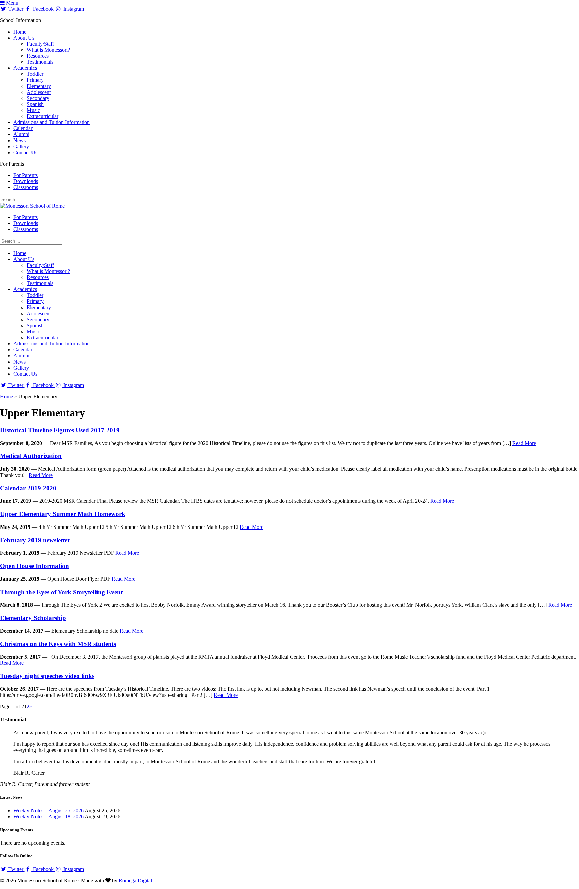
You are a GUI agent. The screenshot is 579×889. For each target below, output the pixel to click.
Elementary (39, 86)
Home (19, 32)
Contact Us (25, 152)
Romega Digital (135, 880)
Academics (25, 68)
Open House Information (34, 565)
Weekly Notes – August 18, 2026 (48, 816)
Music (33, 110)
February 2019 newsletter (35, 540)
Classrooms (25, 187)
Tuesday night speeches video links (47, 675)
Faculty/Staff (40, 44)
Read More (524, 443)
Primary (35, 80)
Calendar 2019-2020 (28, 488)
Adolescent (39, 92)
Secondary (38, 98)
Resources (38, 56)
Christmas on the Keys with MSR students (58, 643)
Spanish (35, 104)
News (19, 140)
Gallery (21, 146)
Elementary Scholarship (33, 617)
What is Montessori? (48, 50)
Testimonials (40, 62)
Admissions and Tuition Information (51, 122)
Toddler (35, 74)
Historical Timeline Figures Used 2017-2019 (60, 430)
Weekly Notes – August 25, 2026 (48, 810)
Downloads (25, 181)
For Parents (25, 175)
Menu (11, 3)
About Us (23, 38)
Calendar (23, 128)
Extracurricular (42, 116)
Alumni (21, 134)
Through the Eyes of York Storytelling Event (61, 592)
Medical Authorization (31, 455)
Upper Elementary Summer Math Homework (62, 513)
